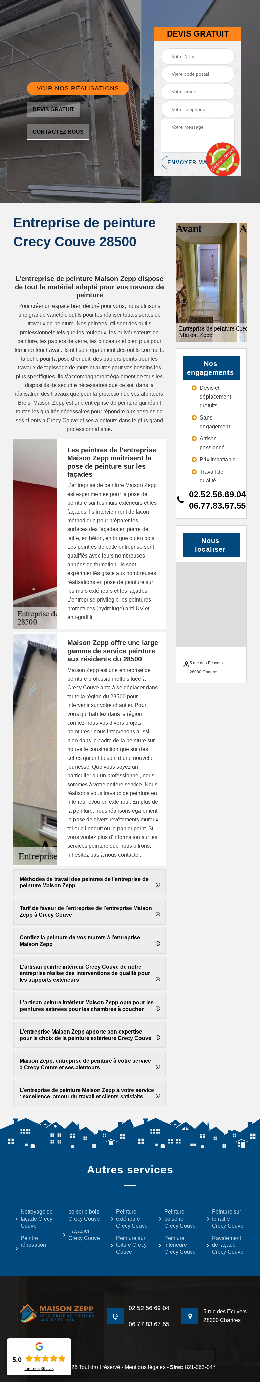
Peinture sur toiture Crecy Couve (131, 1245)
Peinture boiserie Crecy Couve (180, 1219)
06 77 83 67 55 (149, 1324)
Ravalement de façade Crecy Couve (227, 1245)
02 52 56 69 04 (149, 1308)
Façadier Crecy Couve (84, 1234)
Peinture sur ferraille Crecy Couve (227, 1219)
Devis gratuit (53, 109)
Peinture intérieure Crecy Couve (180, 1245)
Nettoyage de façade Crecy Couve (37, 1219)
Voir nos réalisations (78, 88)
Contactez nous (58, 132)
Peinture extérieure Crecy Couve (132, 1219)
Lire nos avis (39, 1368)
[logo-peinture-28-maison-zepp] (53, 1313)
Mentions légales (145, 1367)
